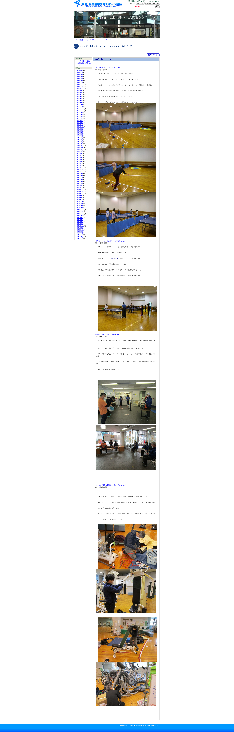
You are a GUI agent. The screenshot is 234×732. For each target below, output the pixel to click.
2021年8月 (80, 175)
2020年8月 (80, 197)
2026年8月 (80, 70)
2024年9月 (80, 113)
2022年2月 (80, 163)
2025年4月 (80, 100)
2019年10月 (80, 214)
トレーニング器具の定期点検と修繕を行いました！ (110, 485)
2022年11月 (80, 147)
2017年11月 (80, 230)
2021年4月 (80, 183)
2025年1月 (80, 106)
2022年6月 (80, 157)
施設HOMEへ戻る (153, 55)
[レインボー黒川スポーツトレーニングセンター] (98, 5)
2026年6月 (80, 74)
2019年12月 (80, 210)
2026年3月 (80, 80)
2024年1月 (80, 125)
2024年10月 (80, 111)
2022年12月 (80, 145)
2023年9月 (80, 129)
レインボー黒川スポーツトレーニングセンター (98, 40)
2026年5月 (80, 76)
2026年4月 (80, 78)
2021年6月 (80, 179)
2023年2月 (80, 143)
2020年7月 (80, 199)
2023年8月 (80, 131)
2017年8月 (80, 232)
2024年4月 (80, 121)
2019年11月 (80, 212)
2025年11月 (80, 86)
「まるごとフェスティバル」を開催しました (108, 67)
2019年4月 (80, 224)
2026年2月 (80, 82)
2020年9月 (80, 195)
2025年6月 (80, 96)
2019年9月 (80, 216)
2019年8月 (80, 218)
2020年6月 (80, 201)
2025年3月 (80, 102)
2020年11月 (80, 191)
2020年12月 (80, 189)
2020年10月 (80, 193)
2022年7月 (80, 155)
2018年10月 (80, 226)
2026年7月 (80, 72)
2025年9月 (80, 90)
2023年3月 (80, 141)
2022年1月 (80, 165)
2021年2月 (80, 185)
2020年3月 (80, 205)
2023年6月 (80, 135)
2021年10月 (80, 171)
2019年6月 (80, 222)
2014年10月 (80, 236)
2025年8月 (80, 92)
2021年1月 (80, 187)
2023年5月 (80, 137)
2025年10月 (80, 88)
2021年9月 (80, 173)
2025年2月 (80, 104)
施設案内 (81, 40)
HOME (75, 40)
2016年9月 (80, 234)
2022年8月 (80, 153)
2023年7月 (80, 133)
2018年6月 (80, 228)
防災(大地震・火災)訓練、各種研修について (108, 334)
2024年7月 (80, 117)
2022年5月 (80, 159)
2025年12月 (80, 84)
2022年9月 (80, 151)
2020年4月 (80, 203)
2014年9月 (80, 238)
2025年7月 (80, 94)
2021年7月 (80, 177)
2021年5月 (80, 181)
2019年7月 (80, 220)
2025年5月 (80, 98)
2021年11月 (80, 169)
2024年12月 (80, 109)
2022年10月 (80, 149)
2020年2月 (80, 208)
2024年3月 (80, 123)
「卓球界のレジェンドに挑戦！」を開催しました (110, 241)
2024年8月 (80, 115)
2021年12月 (80, 167)
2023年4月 (80, 139)
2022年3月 (80, 161)
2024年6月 (80, 119)
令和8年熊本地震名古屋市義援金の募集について (84, 63)
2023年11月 (80, 127)
